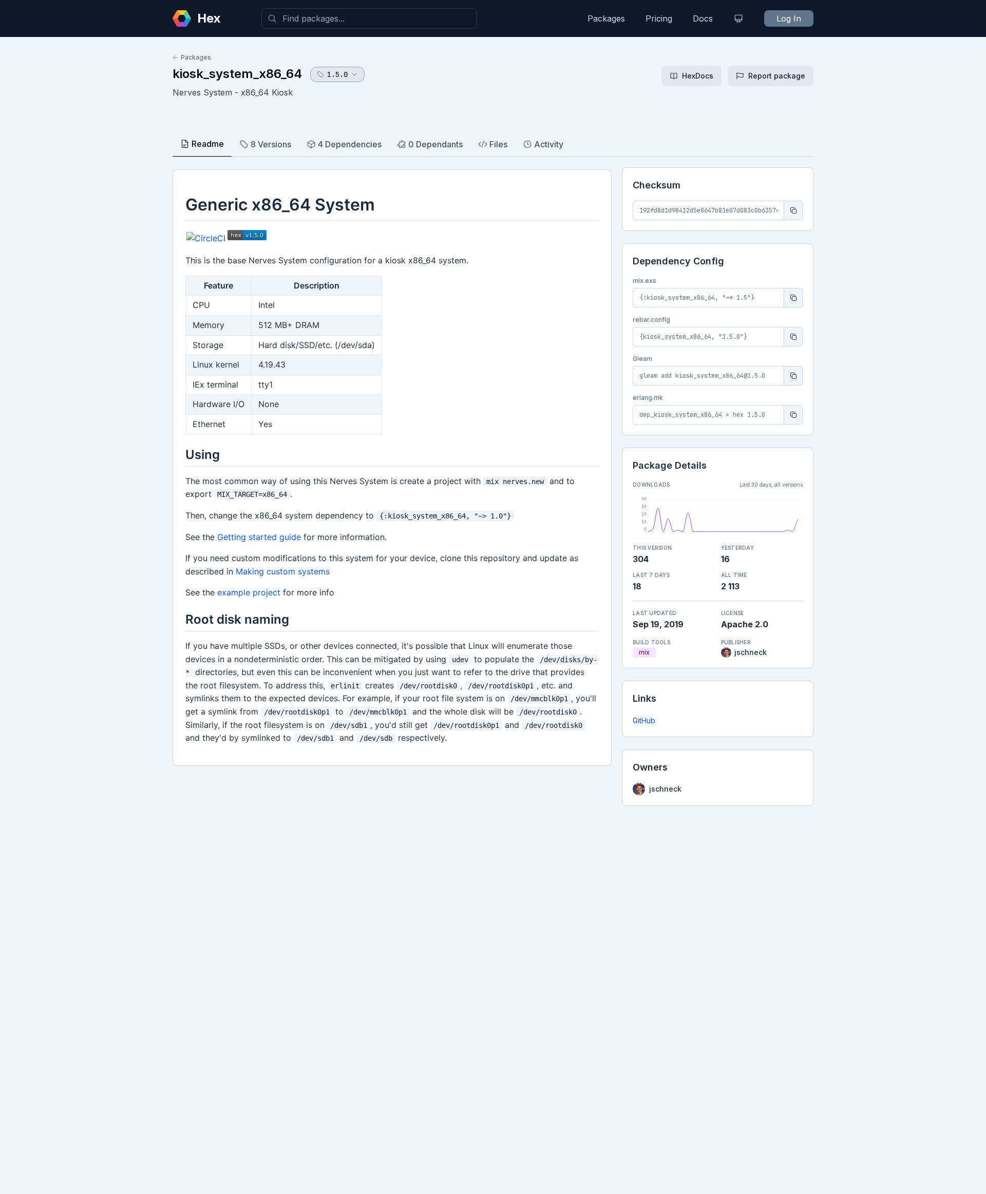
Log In (788, 18)
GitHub (644, 720)
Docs (703, 18)
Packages (606, 18)
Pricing (659, 18)
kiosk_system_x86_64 (237, 73)
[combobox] (369, 18)
